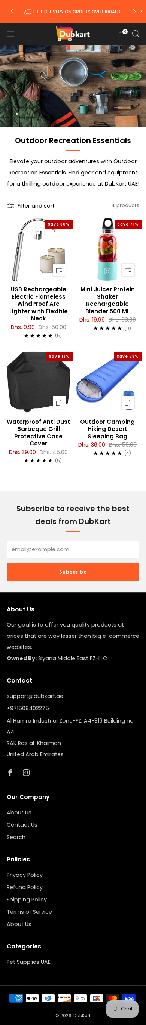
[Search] (135, 33)
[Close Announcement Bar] (141, 11)
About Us (19, 812)
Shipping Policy (27, 899)
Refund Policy (25, 887)
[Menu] (10, 34)
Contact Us (22, 825)
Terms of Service (29, 912)
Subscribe (73, 572)
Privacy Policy (25, 875)
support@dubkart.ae (35, 696)
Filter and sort (36, 205)
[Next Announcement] (134, 11)
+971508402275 (28, 708)
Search (16, 837)
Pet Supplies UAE (29, 962)
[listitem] (73, 11)
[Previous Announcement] (11, 11)
